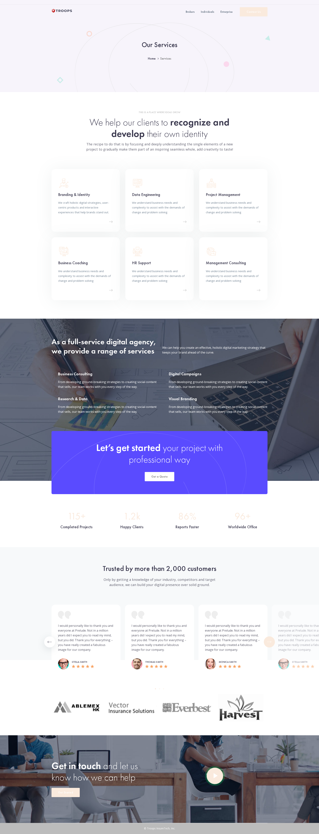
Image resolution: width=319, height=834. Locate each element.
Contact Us (254, 12)
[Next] (269, 641)
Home (152, 58)
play (215, 776)
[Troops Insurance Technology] (62, 10)
